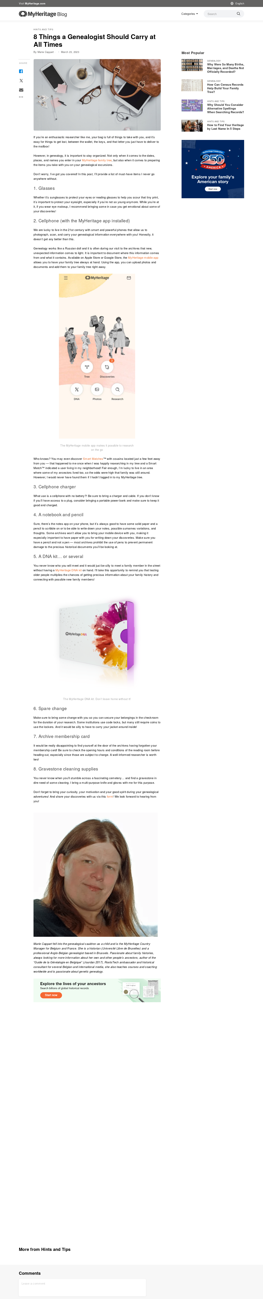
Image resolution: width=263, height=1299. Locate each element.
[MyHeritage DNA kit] (97, 639)
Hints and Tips (43, 29)
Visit (32, 3)
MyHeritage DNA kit (68, 570)
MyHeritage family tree (97, 160)
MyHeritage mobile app (143, 257)
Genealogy (214, 60)
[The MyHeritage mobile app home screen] (97, 356)
